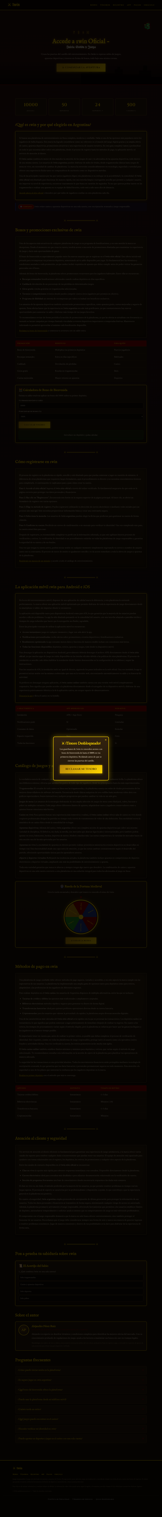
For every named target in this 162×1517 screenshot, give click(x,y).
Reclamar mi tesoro (81, 769)
